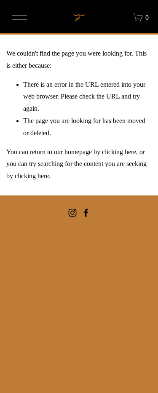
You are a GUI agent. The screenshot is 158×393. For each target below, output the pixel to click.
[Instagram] (72, 213)
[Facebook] (86, 213)
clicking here (119, 151)
